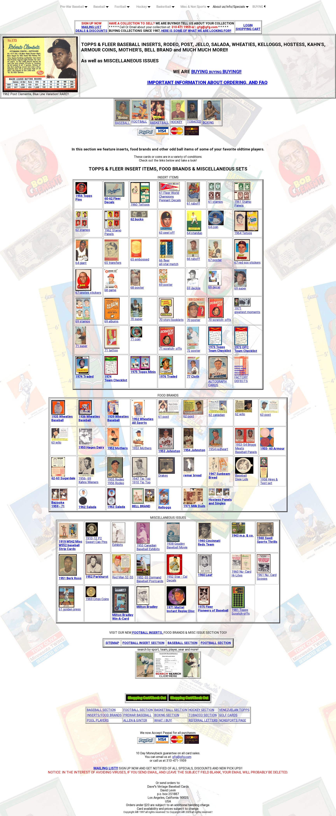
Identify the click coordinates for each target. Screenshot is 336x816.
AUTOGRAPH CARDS (217, 383)
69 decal (214, 287)
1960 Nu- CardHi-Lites (241, 573)
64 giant (81, 263)
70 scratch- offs (219, 320)
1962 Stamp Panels (112, 232)
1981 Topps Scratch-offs (241, 611)
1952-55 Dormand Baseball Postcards (149, 579)
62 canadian (217, 415)
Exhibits (117, 545)
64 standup (194, 233)
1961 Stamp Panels (242, 203)
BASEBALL (122, 123)
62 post (188, 416)
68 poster (137, 287)
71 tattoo (111, 350)
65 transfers (112, 263)
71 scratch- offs (170, 348)
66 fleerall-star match (168, 262)
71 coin (135, 339)
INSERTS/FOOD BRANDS (104, 715)
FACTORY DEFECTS (241, 379)
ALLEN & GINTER (135, 720)
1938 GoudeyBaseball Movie (177, 545)
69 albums (111, 321)
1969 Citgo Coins (97, 599)
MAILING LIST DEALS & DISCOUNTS (91, 29)
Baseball (99, 7)
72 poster (193, 351)
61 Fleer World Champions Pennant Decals (170, 196)
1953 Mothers (141, 448)
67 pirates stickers (88, 293)
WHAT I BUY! (163, 720)
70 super (136, 319)
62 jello (240, 414)
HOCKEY (176, 122)
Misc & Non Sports (193, 7)
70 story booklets (171, 320)
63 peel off (167, 233)
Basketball (164, 7)
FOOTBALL (139, 121)
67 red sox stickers (247, 262)
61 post (163, 417)
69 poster (165, 285)
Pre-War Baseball (72, 7)
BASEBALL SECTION (101, 710)
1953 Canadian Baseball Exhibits (148, 547)
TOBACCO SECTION (203, 715)
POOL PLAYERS (98, 720)
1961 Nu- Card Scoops (266, 576)
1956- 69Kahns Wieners (88, 480)
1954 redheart (218, 449)
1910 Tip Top (141, 482)
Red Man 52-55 (122, 577)
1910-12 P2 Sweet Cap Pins (96, 540)
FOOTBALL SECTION (138, 710)
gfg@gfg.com (181, 757)
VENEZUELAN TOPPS (234, 710)
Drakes (163, 475)
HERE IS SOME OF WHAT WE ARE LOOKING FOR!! (196, 31)
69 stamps (82, 321)
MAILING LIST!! (106, 768)
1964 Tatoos (243, 233)
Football (121, 7)
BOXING (208, 122)
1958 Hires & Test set (269, 481)
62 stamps (82, 230)
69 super (240, 288)
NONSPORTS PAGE (232, 720)
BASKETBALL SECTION (170, 710)
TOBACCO (194, 121)
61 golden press (70, 609)
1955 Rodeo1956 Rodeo (115, 481)
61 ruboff (193, 203)
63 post (265, 415)
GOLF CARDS (228, 715)
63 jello (56, 442)
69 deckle (193, 288)
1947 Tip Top (141, 479)
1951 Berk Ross (70, 578)
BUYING (258, 7)
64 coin (213, 227)
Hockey (142, 7)
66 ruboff (193, 259)
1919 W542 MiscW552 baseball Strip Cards (70, 545)
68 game (110, 290)
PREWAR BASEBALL (137, 715)
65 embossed (139, 259)
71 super (81, 346)
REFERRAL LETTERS (203, 720)
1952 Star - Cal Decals (177, 578)
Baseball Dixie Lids (241, 477)
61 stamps (215, 202)
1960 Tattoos (140, 204)
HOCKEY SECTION (201, 710)
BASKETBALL (159, 123)
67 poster (215, 260)
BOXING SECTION (166, 715)
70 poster (193, 320)
